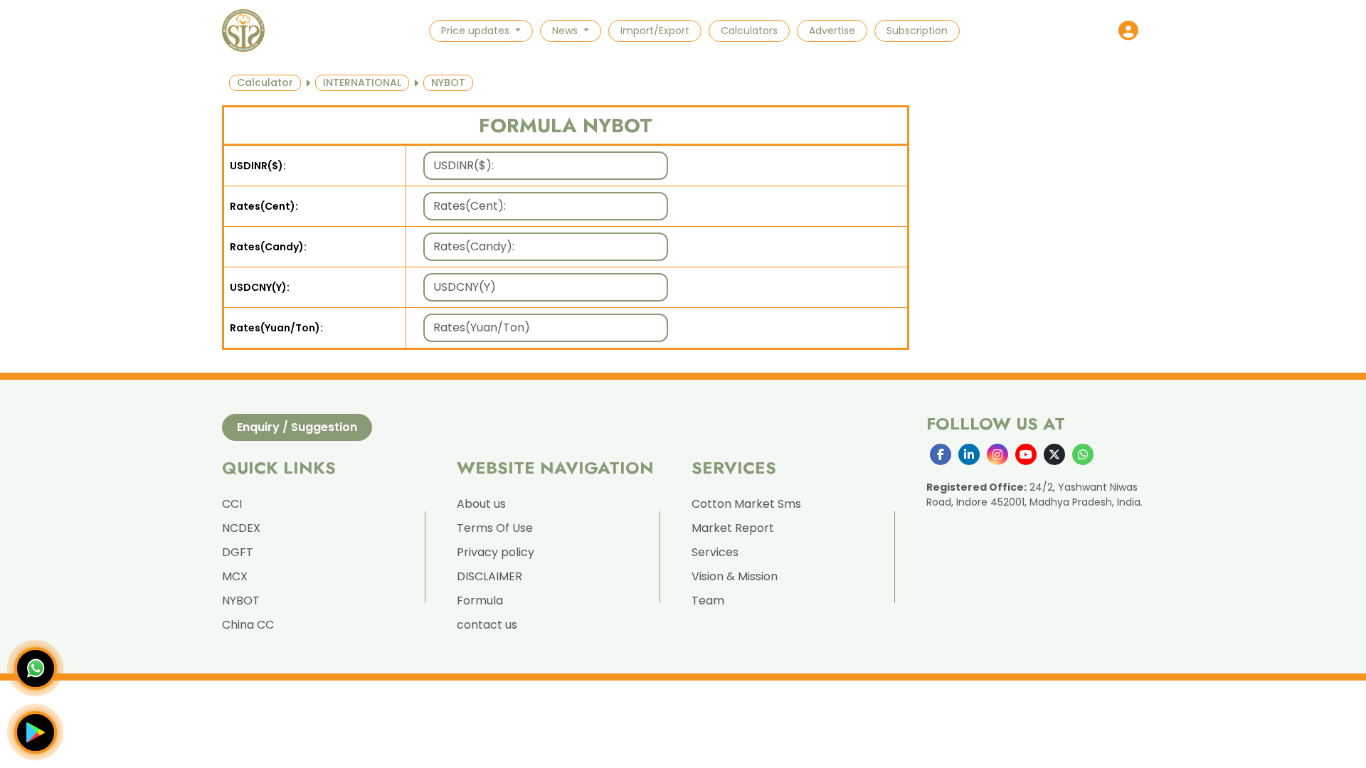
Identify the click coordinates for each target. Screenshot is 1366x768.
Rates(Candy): (268, 247)
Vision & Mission (735, 576)
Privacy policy (495, 552)
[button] (1128, 30)
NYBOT (241, 600)
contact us (487, 625)
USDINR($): (258, 166)
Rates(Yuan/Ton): (276, 328)
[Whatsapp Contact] (35, 668)
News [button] (566, 30)
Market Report (733, 528)
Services (715, 552)
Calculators (749, 30)
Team (708, 600)
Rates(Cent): (264, 206)
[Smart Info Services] (243, 30)
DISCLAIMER (489, 576)
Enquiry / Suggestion (297, 427)
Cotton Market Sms (746, 504)
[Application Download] (35, 732)
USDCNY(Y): (260, 287)
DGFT (237, 552)
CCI (232, 504)
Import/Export (654, 30)
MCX (235, 576)
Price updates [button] (476, 30)
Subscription (917, 30)
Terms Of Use (495, 528)
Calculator (265, 82)
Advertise (832, 30)
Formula (480, 600)
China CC (248, 625)
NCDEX (241, 528)
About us (481, 504)
